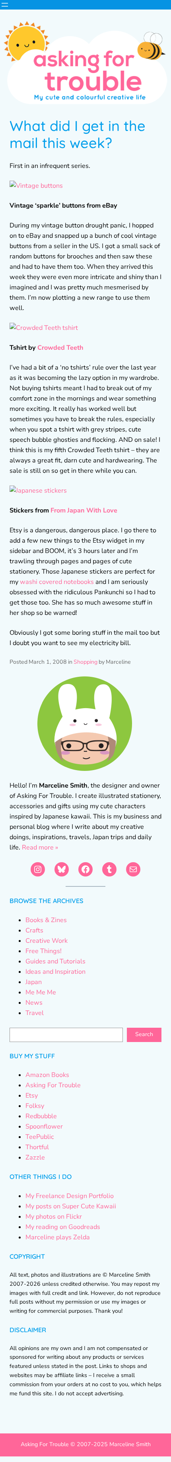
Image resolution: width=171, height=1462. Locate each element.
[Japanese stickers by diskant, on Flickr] (38, 490)
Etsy (31, 1095)
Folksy (34, 1106)
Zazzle (35, 1157)
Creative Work (46, 940)
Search (144, 1034)
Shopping (85, 662)
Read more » (40, 847)
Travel (34, 1013)
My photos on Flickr (53, 1216)
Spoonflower (44, 1126)
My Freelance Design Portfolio (69, 1196)
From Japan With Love (84, 510)
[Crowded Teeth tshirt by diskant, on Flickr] (44, 328)
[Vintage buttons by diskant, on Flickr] (36, 185)
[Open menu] (5, 5)
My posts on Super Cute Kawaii (70, 1206)
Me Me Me (40, 992)
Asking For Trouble (53, 1085)
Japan (33, 982)
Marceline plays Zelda (57, 1237)
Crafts (34, 930)
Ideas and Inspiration (55, 971)
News (34, 1002)
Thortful (37, 1147)
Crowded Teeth (60, 347)
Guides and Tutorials (55, 961)
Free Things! (43, 951)
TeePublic (39, 1137)
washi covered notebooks (57, 582)
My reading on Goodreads (62, 1227)
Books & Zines (46, 920)
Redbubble (41, 1116)
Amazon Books (47, 1075)
